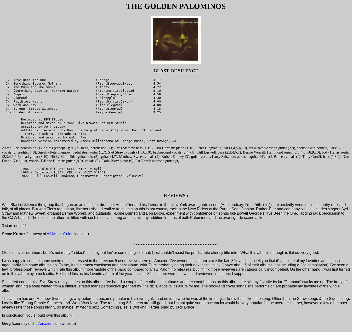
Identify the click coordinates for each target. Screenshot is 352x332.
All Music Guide (60, 234)
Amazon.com (49, 323)
